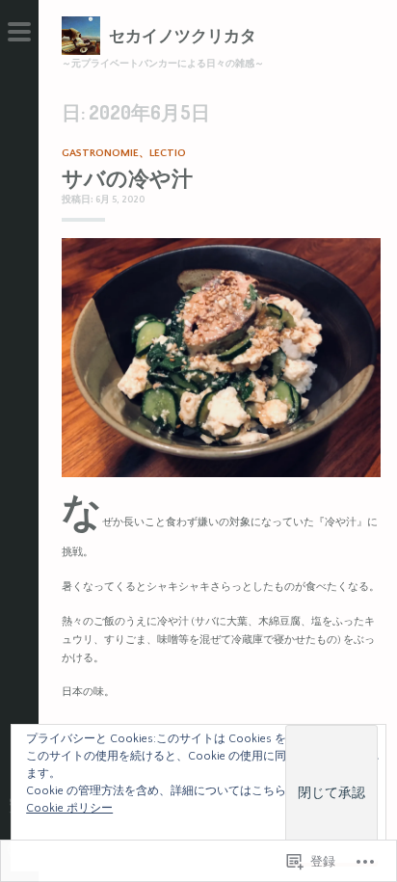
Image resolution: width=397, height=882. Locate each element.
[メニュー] (19, 38)
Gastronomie (100, 153)
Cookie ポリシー (69, 808)
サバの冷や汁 (127, 177)
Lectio (167, 153)
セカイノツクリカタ (182, 35)
